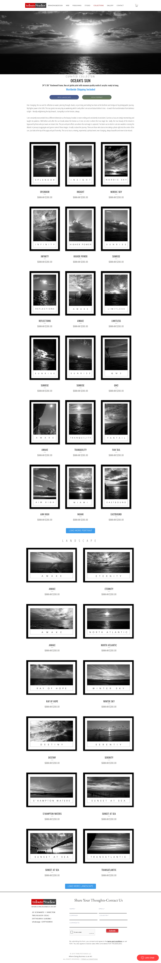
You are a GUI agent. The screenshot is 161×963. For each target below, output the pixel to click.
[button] (136, 5)
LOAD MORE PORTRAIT (80, 530)
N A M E (72, 909)
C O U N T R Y (104, 915)
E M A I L (101, 909)
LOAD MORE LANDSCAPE (80, 886)
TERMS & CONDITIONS (89, 959)
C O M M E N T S (74, 923)
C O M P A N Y (74, 915)
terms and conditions (114, 941)
